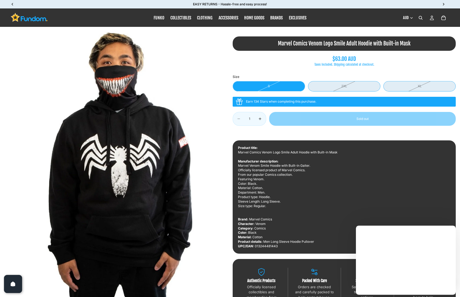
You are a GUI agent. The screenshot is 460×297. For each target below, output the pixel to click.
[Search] (420, 18)
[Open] (13, 284)
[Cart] (443, 18)
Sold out (362, 119)
